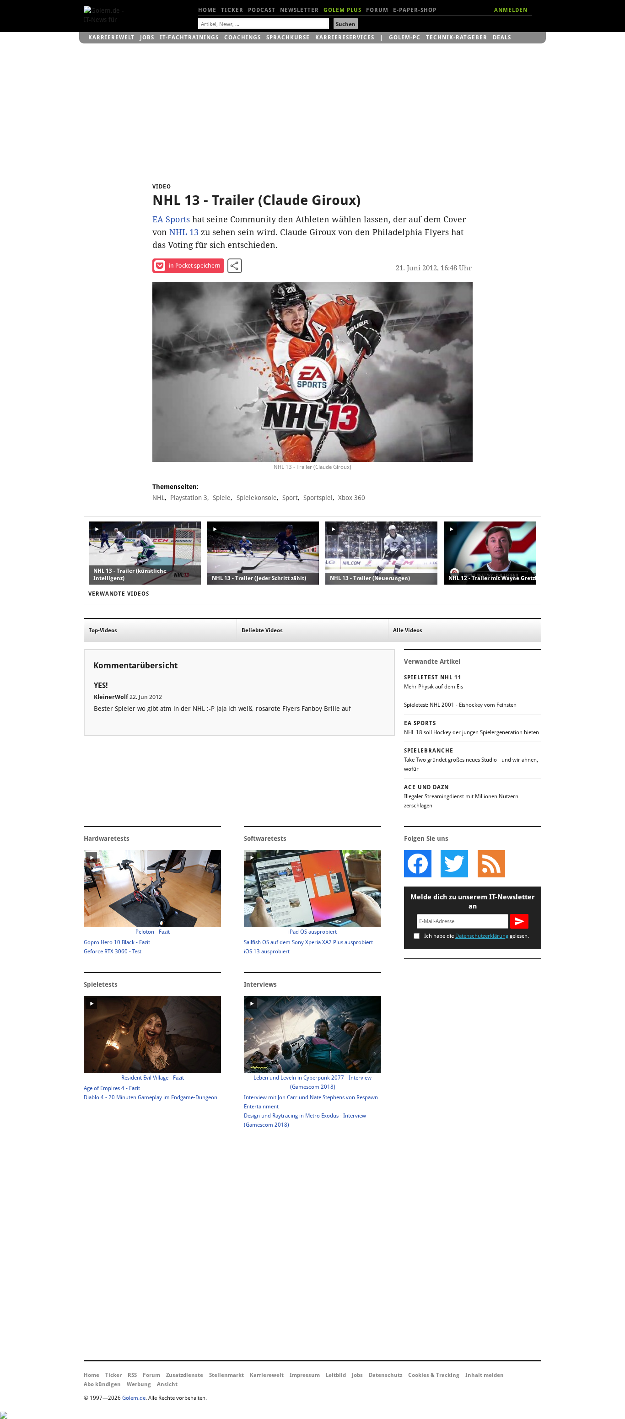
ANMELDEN (511, 10)
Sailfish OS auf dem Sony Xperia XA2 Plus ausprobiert (308, 942)
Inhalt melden (484, 1375)
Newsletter (299, 10)
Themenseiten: (175, 486)
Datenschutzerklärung (481, 936)
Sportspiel (318, 497)
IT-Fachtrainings (189, 37)
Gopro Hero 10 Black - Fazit (117, 942)
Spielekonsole (257, 497)
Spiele (222, 497)
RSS (132, 1375)
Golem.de (133, 1398)
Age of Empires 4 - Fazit (112, 1088)
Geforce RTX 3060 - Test (112, 951)
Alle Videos (407, 630)
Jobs (147, 37)
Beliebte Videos (262, 630)
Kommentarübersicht (135, 665)
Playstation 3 (188, 497)
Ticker (232, 10)
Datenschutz (385, 1375)
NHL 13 (184, 232)
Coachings (242, 37)
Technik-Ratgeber (456, 37)
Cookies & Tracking (433, 1375)
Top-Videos (103, 630)
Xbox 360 (351, 497)
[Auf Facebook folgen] (417, 863)
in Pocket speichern (195, 265)
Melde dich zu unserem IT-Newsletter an (472, 901)
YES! (101, 685)
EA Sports (171, 219)
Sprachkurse (288, 37)
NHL (158, 497)
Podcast (261, 10)
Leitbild (336, 1375)
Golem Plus (342, 10)
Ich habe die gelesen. (476, 936)
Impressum (305, 1375)
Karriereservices (344, 37)
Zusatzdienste (184, 1375)
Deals (502, 37)
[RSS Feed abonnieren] (491, 863)
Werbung (139, 1384)
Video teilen (234, 265)
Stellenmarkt (226, 1375)
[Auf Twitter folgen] (454, 863)
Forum (377, 10)
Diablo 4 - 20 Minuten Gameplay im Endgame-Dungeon (150, 1097)
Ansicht (167, 1384)
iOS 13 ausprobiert (267, 951)
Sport (290, 497)
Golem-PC (404, 37)
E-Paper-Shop (414, 10)
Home (207, 10)
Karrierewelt (111, 37)
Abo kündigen (102, 1384)
